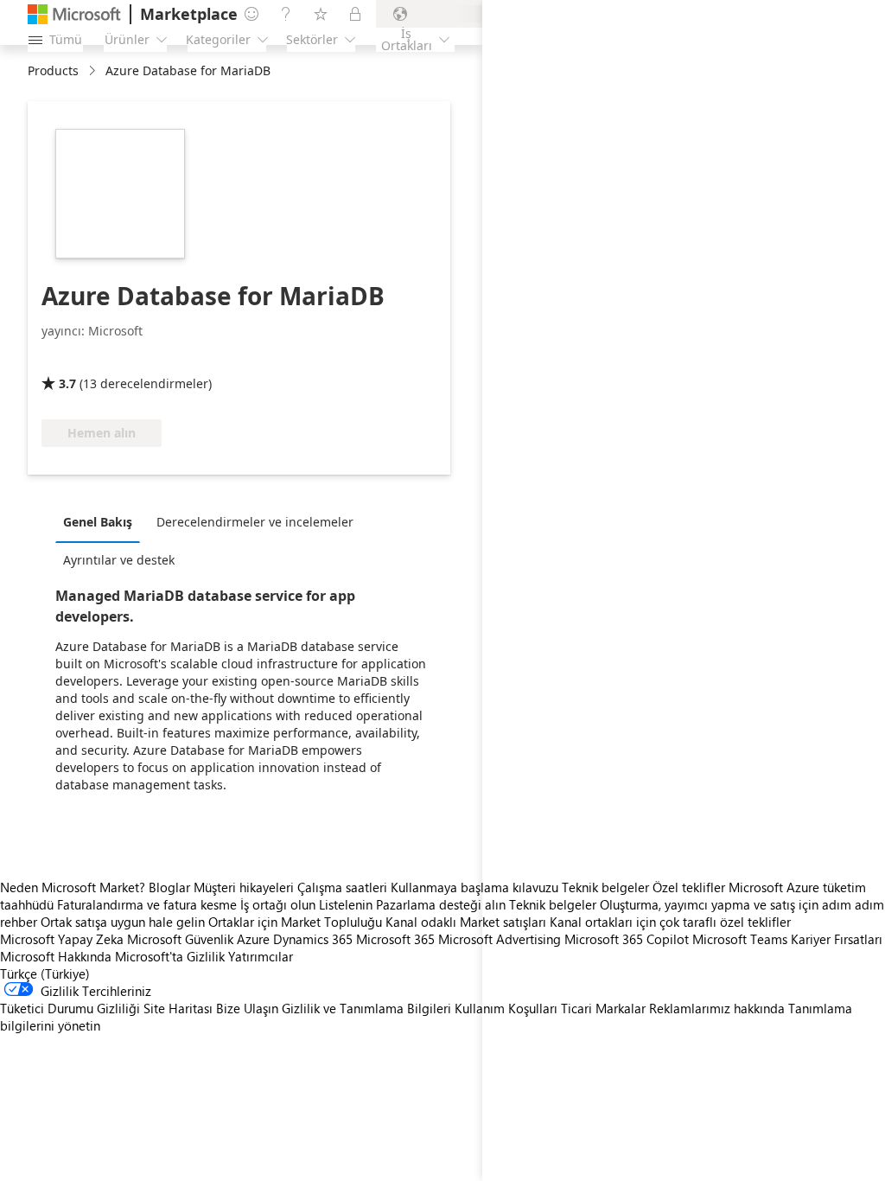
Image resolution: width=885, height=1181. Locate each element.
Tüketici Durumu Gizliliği (70, 1008)
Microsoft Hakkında (55, 956)
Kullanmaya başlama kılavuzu (474, 887)
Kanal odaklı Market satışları (465, 921)
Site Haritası (178, 1008)
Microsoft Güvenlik (180, 939)
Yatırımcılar (260, 956)
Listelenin (345, 904)
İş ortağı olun (277, 904)
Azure (253, 939)
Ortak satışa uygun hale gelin (123, 921)
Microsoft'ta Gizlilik (170, 956)
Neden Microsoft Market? (72, 887)
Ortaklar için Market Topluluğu (295, 921)
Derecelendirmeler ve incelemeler (254, 522)
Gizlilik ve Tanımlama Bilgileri (366, 1008)
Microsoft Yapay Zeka (62, 939)
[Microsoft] (74, 14)
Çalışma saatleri (342, 887)
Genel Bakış (97, 522)
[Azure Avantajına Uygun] (111, 359)
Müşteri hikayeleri (244, 887)
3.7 (67, 383)
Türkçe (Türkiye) (45, 973)
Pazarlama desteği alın (441, 904)
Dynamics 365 (313, 939)
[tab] (102, 521)
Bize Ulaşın (247, 1008)
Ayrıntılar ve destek (119, 560)
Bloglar (169, 887)
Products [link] (53, 70)
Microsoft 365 (395, 939)
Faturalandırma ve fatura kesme (147, 904)
